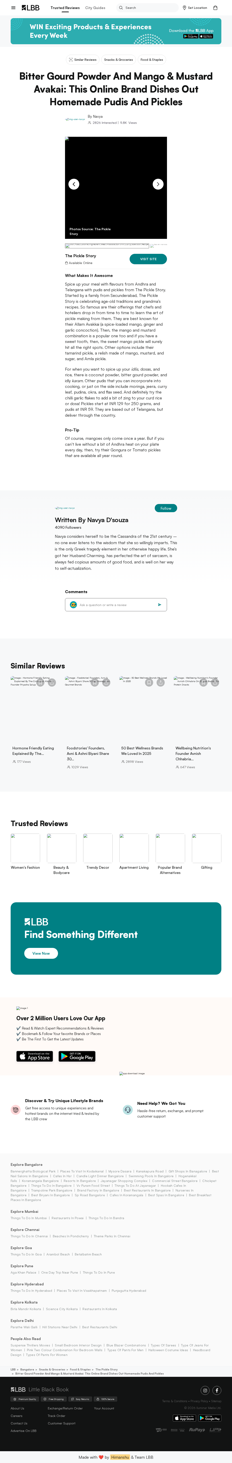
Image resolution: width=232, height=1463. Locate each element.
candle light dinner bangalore (100, 1176)
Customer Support (61, 1423)
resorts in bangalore (80, 1181)
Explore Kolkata (24, 1302)
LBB (13, 1369)
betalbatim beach (88, 1254)
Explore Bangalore (27, 1164)
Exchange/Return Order (65, 1408)
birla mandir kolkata (26, 1309)
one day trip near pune (59, 1272)
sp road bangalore (90, 1195)
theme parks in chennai (112, 1236)
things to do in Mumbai (29, 1218)
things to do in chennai (29, 1236)
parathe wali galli (24, 1327)
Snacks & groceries (52, 1369)
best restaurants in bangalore (147, 1190)
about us (17, 1408)
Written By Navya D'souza (91, 520)
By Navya (95, 116)
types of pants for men (125, 1350)
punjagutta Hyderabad (129, 1290)
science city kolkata (62, 1309)
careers (16, 1416)
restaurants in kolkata (99, 1309)
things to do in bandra (106, 1218)
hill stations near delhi (59, 1327)
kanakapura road (150, 1171)
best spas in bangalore (166, 1195)
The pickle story (106, 1369)
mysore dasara (120, 1171)
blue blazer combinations (126, 1345)
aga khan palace (23, 1272)
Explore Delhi (22, 1320)
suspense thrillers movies (30, 1345)
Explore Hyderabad (27, 1284)
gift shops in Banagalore (188, 1171)
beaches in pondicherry (71, 1236)
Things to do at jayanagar (135, 1185)
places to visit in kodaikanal (82, 1171)
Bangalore (27, 1369)
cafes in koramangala (126, 1195)
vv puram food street (93, 1185)
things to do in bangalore (51, 1185)
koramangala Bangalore (40, 1181)
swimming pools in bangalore (151, 1176)
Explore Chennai (25, 1229)
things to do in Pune (99, 1272)
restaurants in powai (68, 1218)
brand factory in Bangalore (98, 1190)
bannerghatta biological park (33, 1171)
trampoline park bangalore (51, 1190)
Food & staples (80, 1369)
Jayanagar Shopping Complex (124, 1181)
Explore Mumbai (24, 1211)
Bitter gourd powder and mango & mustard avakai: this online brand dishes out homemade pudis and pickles (89, 1373)
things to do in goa (26, 1254)
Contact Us (19, 1423)
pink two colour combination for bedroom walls (64, 1350)
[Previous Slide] (74, 184)
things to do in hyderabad (31, 1290)
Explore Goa (21, 1247)
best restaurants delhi (99, 1327)
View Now (41, 953)
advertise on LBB (23, 1431)
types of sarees (163, 1345)
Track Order (56, 1416)
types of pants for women (47, 1355)
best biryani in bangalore (50, 1195)
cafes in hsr (62, 1176)
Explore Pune (22, 1266)
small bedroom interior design (78, 1345)
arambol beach (58, 1254)
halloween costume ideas (168, 1350)
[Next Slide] (158, 184)
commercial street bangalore (175, 1181)
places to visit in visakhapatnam (82, 1290)
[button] (195, 7)
